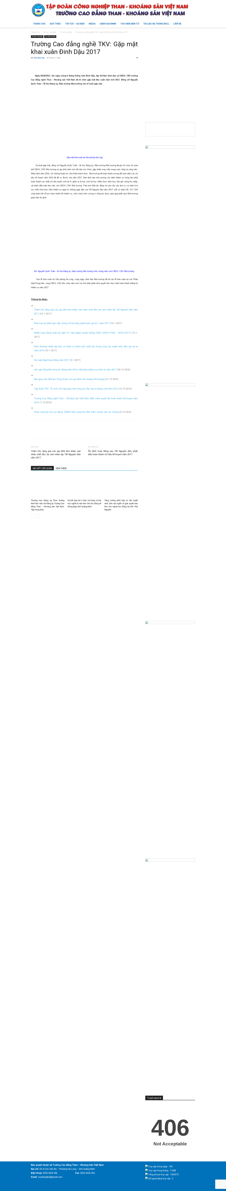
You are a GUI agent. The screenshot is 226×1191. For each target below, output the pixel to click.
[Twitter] (41, 65)
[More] (62, 65)
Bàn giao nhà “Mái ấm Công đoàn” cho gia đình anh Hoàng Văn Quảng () (76, 379)
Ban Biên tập (39, 58)
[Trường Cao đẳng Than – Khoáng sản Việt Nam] (113, 10)
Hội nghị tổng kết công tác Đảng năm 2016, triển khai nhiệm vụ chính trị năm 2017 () (82, 369)
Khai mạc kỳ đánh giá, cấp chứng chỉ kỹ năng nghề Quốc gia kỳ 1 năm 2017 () (78, 323)
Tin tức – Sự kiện (74, 23)
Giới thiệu (55, 23)
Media (92, 23)
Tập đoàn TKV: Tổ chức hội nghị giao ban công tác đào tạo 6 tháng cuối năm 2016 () (83, 388)
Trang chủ (39, 23)
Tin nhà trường (65, 32)
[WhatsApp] (55, 65)
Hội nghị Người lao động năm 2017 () (57, 360)
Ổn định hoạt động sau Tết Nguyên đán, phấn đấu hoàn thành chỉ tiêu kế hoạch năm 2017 (113, 453)
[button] (191, 24)
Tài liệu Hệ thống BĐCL (156, 23)
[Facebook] (34, 65)
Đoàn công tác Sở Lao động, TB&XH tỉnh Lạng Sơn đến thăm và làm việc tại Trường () (82, 412)
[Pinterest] (48, 65)
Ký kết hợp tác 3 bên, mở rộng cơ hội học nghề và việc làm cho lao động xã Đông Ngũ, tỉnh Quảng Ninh (84, 503)
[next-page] (38, 516)
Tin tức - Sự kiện (49, 32)
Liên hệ (177, 23)
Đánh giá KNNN (108, 23)
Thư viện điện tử (129, 23)
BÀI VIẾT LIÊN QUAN (42, 468)
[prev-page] (33, 516)
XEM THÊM (61, 468)
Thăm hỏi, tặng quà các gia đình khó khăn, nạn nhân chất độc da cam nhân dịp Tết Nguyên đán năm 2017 (56, 454)
